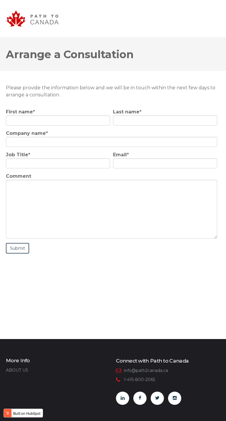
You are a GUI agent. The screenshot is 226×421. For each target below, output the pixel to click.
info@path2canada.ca (146, 370)
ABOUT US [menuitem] (17, 370)
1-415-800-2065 (139, 379)
